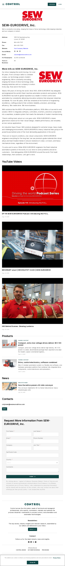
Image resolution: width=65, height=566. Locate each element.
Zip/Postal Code (11, 452)
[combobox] (32, 463)
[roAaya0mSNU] (32, 188)
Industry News (23, 382)
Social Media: (6, 51)
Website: (5, 48)
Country (9, 459)
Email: (4, 54)
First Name (10, 431)
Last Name (37, 431)
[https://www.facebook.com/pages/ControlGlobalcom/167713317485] (29, 542)
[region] (32, 560)
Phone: (4, 42)
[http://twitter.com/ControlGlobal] (33, 542)
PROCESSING (45, 550)
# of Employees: (7, 57)
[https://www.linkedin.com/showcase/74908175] (31, 542)
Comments (9, 467)
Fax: (3, 45)
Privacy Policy (57, 557)
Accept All (32, 562)
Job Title (36, 445)
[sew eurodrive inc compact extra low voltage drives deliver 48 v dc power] (9, 344)
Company (9, 445)
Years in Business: (5, 61)
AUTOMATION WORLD (34, 550)
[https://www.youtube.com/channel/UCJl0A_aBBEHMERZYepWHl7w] (35, 542)
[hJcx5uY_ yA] (32, 301)
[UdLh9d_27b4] (32, 245)
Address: (5, 37)
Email (8, 438)
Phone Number (38, 438)
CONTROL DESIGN (21, 550)
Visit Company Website (21, 48)
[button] (3, 4)
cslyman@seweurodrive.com (23, 54)
